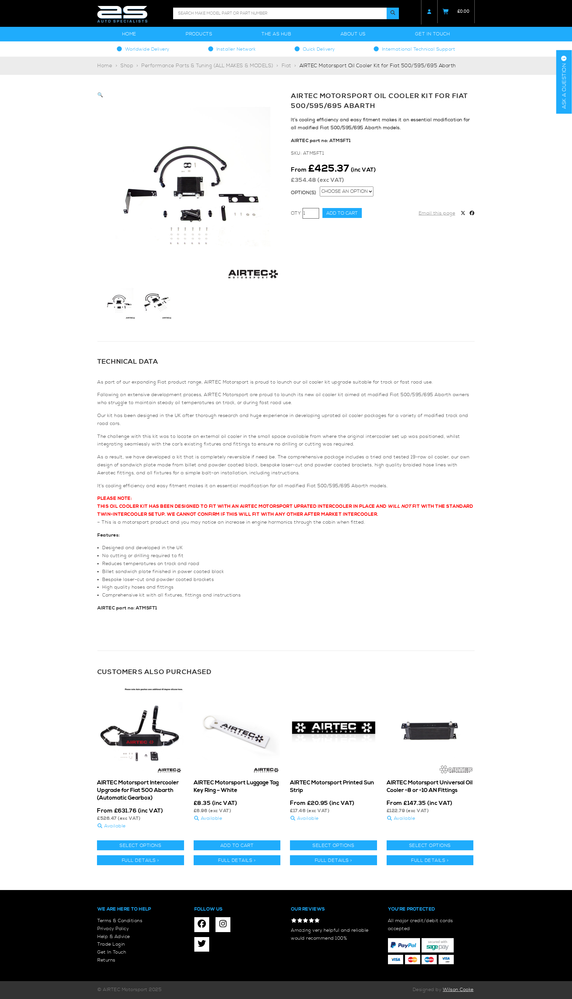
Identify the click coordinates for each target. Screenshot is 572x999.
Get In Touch (432, 34)
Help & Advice (113, 937)
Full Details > (140, 861)
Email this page (437, 213)
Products (199, 34)
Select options (140, 846)
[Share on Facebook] (472, 214)
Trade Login (111, 944)
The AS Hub (276, 34)
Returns (106, 960)
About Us (353, 34)
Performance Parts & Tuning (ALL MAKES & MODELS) (207, 66)
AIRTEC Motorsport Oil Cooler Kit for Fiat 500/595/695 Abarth (378, 66)
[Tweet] (463, 214)
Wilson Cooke (458, 990)
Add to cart (342, 213)
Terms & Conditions (119, 921)
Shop (126, 66)
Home (129, 34)
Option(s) (303, 193)
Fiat (286, 66)
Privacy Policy (113, 929)
